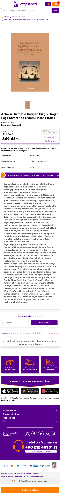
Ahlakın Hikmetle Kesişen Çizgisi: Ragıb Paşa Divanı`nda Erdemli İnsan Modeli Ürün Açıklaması (33, 175)
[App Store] (10, 391)
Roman (22, 16)
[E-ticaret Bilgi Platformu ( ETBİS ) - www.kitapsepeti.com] (54, 466)
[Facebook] (34, 436)
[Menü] (2, 4)
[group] (30, 62)
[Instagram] (27, 436)
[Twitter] (41, 436)
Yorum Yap (51, 132)
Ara (55, 11)
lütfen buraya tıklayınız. (30, 344)
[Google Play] (30, 391)
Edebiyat (14, 16)
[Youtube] (47, 436)
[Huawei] (50, 391)
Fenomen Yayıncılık (11, 125)
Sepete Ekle (30, 489)
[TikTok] (54, 436)
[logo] (25, 4)
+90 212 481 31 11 (41, 447)
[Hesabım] (48, 4)
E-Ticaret (22, 481)
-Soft (15, 481)
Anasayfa (6, 16)
